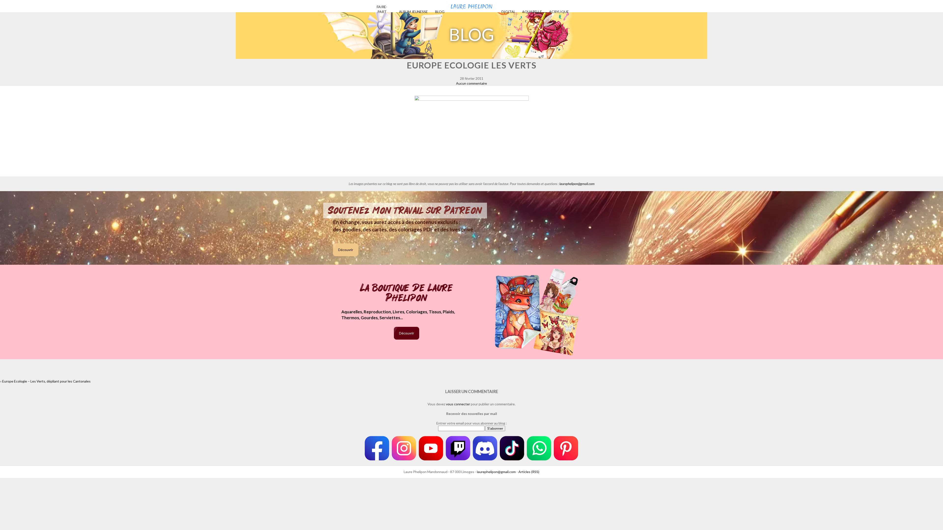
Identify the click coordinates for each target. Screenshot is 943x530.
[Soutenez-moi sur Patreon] (566, 448)
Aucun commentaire (471, 83)
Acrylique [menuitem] (559, 12)
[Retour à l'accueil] (471, 5)
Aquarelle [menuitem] (532, 12)
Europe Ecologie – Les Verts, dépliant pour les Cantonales (46, 381)
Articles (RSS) (528, 472)
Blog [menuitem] (439, 12)
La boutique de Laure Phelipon (406, 293)
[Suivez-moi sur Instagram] (404, 448)
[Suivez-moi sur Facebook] (377, 448)
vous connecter (458, 404)
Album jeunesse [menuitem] (413, 12)
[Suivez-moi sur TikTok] (512, 448)
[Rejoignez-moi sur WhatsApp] (539, 448)
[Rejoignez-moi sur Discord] (485, 448)
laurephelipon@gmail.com (577, 184)
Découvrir (345, 250)
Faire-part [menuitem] (382, 9)
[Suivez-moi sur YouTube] (431, 448)
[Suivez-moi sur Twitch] (458, 448)
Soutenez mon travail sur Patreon (405, 210)
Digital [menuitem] (508, 12)
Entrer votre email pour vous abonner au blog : (471, 423)
